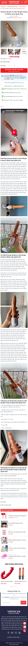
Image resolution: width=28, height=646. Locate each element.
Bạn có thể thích (7, 510)
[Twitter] (12, 632)
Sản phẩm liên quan (14, 564)
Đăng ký (23, 602)
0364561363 (17, 82)
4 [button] (16, 586)
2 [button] (12, 586)
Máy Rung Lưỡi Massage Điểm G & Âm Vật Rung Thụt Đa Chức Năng (7, 581)
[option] (14, 34)
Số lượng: (3, 65)
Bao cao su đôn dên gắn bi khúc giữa (16, 532)
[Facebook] (8, 632)
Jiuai (9, 538)
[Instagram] (16, 632)
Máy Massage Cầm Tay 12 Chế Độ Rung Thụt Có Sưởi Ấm (21, 581)
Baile (9, 530)
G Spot (9, 514)
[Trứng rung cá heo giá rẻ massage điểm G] (4, 516)
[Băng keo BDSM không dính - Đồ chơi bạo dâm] (4, 540)
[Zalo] (24, 627)
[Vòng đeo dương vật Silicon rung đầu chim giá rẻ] (4, 556)
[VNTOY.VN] (14, 2)
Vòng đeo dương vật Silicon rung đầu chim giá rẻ (17, 556)
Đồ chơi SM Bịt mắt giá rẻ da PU (15, 523)
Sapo (17, 644)
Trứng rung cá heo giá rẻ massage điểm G (17, 515)
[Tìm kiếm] (22, 3)
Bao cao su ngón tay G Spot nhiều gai (17, 548)
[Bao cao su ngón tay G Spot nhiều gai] (4, 548)
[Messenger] (24, 623)
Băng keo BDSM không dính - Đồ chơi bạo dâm (17, 540)
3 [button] (14, 586)
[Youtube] (19, 632)
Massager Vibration (12, 554)
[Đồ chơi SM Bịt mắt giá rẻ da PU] (4, 524)
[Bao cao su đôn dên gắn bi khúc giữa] (4, 532)
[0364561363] (25, 631)
